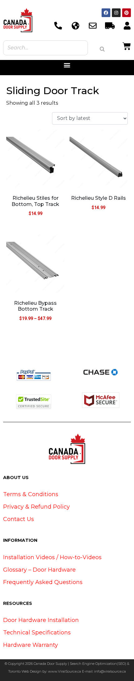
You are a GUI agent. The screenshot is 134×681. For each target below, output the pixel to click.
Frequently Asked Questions (43, 582)
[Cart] (126, 45)
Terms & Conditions (30, 494)
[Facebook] (106, 12)
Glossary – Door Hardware (39, 569)
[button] (67, 65)
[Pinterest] (126, 12)
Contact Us (18, 519)
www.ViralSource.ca (64, 671)
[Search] (102, 49)
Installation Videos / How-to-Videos (52, 557)
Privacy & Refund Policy (36, 506)
